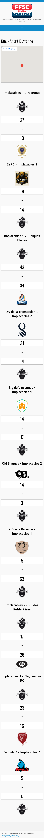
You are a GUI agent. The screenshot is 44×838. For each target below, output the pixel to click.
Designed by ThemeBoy (10, 835)
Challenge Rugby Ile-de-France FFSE (13, 19)
